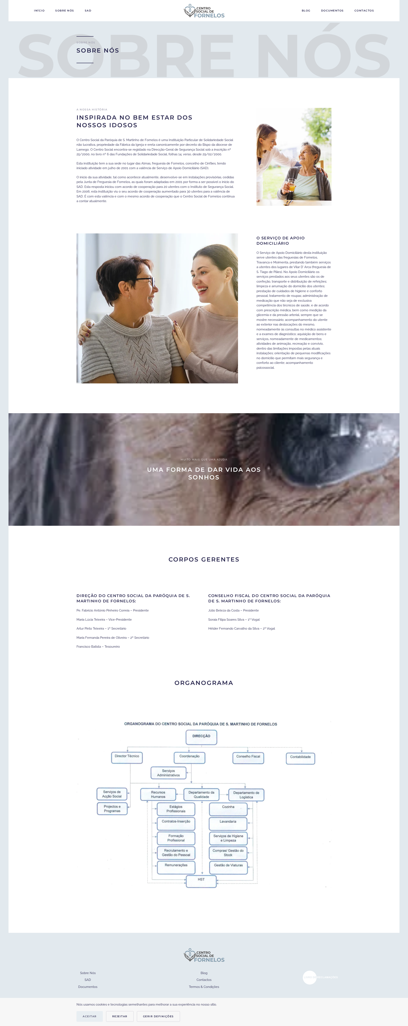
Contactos (364, 10)
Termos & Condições (204, 987)
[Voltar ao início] (204, 10)
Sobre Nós (64, 10)
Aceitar (90, 1016)
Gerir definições (158, 1016)
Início (39, 10)
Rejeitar (120, 1016)
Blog (306, 10)
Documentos (332, 10)
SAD (88, 10)
